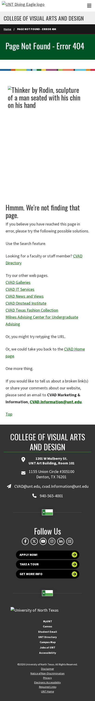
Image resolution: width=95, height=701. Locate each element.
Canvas (47, 626)
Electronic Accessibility (47, 682)
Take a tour (29, 564)
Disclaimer (47, 668)
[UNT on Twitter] (34, 541)
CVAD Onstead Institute (26, 303)
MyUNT (47, 621)
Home (7, 29)
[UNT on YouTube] (43, 541)
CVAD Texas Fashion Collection (32, 310)
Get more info (31, 574)
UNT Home (47, 691)
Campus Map (48, 642)
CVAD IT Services (20, 289)
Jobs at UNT (47, 647)
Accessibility (47, 652)
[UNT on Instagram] (51, 541)
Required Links (47, 686)
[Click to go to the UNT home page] (23, 5)
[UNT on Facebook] (25, 541)
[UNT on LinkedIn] (60, 541)
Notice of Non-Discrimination (47, 673)
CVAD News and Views (25, 296)
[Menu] (89, 5)
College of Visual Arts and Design (44, 18)
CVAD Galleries (18, 282)
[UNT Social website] (69, 541)
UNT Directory (47, 637)
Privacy (47, 677)
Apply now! (29, 555)
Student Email (47, 631)
